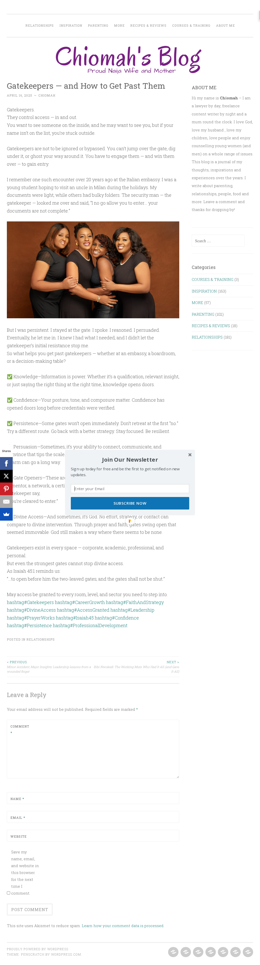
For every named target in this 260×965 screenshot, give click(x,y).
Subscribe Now (130, 503)
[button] (130, 459)
